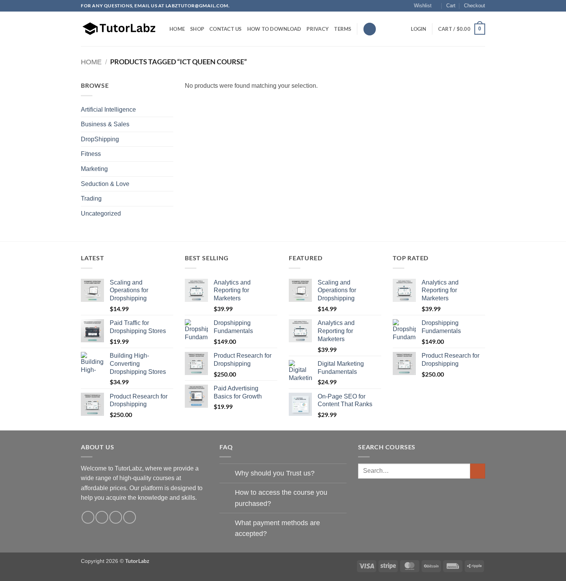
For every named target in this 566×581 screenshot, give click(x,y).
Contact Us (225, 29)
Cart (450, 5)
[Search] (369, 29)
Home (177, 29)
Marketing (94, 169)
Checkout (474, 5)
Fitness (91, 154)
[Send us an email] (115, 517)
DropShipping (100, 139)
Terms (342, 29)
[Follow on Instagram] (101, 517)
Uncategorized (101, 213)
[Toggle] (226, 474)
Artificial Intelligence (108, 109)
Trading (91, 198)
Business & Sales (105, 124)
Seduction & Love (105, 184)
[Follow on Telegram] (129, 517)
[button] (418, 29)
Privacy (317, 29)
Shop (197, 29)
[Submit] (477, 471)
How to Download (274, 29)
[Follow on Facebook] (88, 517)
